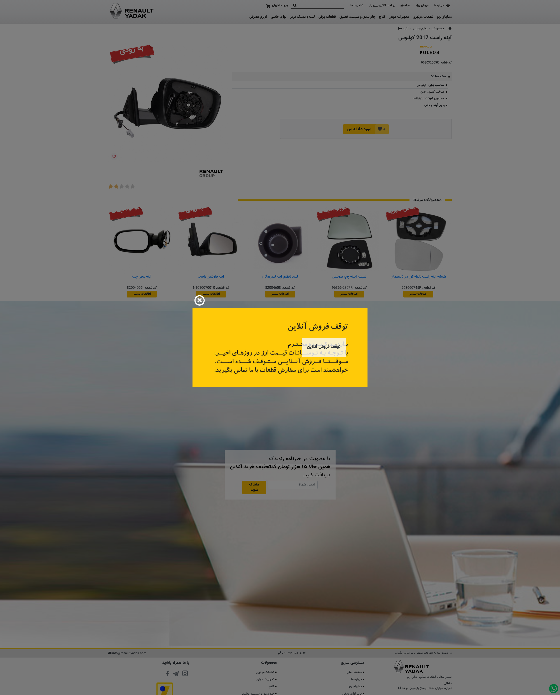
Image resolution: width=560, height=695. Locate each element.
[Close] (199, 300)
